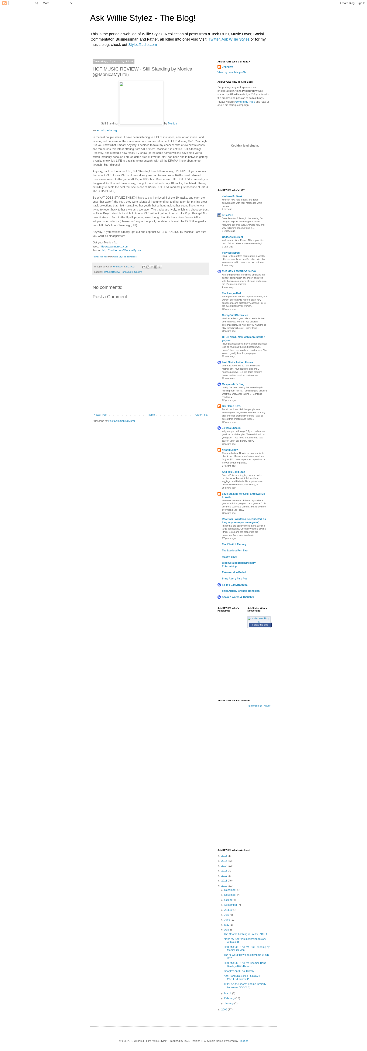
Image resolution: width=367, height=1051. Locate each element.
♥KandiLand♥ (230, 449)
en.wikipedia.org (107, 130)
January (229, 1003)
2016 (224, 855)
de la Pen (227, 215)
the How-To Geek (232, 196)
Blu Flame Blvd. (231, 406)
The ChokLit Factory (234, 544)
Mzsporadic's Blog (233, 384)
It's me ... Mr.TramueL (234, 584)
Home (151, 414)
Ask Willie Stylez (236, 39)
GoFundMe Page (245, 101)
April (227, 929)
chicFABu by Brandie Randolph (241, 590)
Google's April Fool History (239, 971)
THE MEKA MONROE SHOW (239, 271)
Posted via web (100, 257)
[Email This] (144, 267)
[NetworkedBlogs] (259, 621)
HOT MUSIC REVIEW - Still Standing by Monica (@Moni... (247, 949)
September (231, 904)
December (230, 890)
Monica (172, 123)
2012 (224, 875)
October (229, 899)
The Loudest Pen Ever (235, 550)
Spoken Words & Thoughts (238, 597)
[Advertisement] (150, 401)
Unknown (227, 66)
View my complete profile (231, 72)
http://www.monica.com (114, 246)
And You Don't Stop (233, 471)
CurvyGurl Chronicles (235, 315)
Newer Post (100, 414)
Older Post (201, 414)
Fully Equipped (231, 252)
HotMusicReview (111, 272)
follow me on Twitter (259, 705)
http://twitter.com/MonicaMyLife (121, 250)
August (228, 909)
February (229, 998)
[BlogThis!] (148, 267)
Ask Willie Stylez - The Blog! (143, 18)
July (227, 914)
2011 (224, 880)
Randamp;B (127, 272)
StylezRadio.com (142, 44)
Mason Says (229, 556)
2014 (224, 865)
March (228, 993)
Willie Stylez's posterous (125, 257)
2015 (224, 860)
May (227, 924)
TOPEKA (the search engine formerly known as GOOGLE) (245, 986)
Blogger (243, 1041)
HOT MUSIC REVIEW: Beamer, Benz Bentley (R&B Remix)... (245, 965)
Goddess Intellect (232, 237)
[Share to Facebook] (156, 267)
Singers (138, 272)
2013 (224, 870)
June (227, 919)
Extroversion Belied (234, 572)
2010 (224, 885)
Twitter (214, 39)
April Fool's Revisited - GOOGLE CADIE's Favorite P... (242, 977)
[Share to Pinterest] (160, 267)
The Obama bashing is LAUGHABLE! (245, 934)
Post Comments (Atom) (121, 421)
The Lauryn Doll (231, 293)
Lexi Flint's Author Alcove (237, 362)
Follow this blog (260, 624)
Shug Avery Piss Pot (234, 578)
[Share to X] (152, 267)
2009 (224, 1009)
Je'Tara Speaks (231, 428)
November (230, 894)
